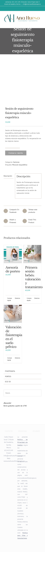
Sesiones (16, 162)
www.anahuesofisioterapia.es (14, 461)
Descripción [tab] (8, 176)
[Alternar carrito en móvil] (36, 24)
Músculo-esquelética (19, 165)
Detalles (17, 298)
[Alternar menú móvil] (40, 24)
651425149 (8, 450)
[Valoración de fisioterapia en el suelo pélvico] (13, 314)
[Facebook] (36, 437)
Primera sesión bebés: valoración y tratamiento (34, 277)
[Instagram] (33, 437)
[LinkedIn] (39, 437)
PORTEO (8, 376)
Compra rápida (16, 153)
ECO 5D (8, 382)
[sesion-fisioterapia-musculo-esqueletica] (22, 82)
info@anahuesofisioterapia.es (31, 4)
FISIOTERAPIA (10, 371)
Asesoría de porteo (13, 269)
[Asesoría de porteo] (13, 254)
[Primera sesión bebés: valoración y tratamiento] (32, 254)
